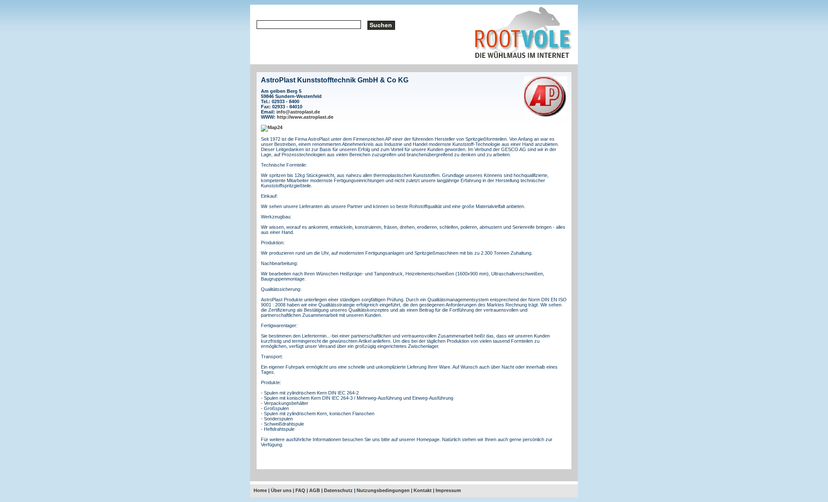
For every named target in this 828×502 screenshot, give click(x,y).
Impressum (448, 490)
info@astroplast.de (298, 111)
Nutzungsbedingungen (383, 490)
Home (260, 490)
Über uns (281, 490)
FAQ (300, 490)
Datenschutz (338, 490)
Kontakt (423, 490)
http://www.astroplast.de (305, 117)
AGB (314, 490)
